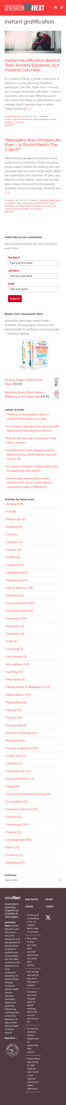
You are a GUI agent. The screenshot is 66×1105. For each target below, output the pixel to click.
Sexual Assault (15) (18, 771)
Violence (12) (15, 855)
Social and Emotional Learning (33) (28, 794)
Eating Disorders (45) (20, 611)
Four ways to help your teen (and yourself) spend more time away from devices (33, 951)
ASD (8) (11, 511)
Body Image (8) (16, 519)
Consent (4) (14, 549)
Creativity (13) (15, 565)
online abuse (20, 206)
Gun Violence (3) (17, 656)
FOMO (46, 203)
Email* (11, 284)
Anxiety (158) (15, 504)
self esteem (47, 206)
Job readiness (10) (18, 664)
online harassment (34, 206)
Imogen (10, 200)
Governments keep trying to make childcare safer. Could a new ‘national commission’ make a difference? (29, 482)
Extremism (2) (15, 626)
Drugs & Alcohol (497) (21, 603)
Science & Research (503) (22, 748)
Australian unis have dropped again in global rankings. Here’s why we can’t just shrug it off (32, 454)
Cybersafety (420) (17, 572)
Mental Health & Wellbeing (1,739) (28, 687)
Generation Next (14, 116)
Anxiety (33, 51)
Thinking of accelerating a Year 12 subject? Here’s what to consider (33, 923)
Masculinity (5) (16, 679)
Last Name (13, 270)
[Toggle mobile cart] (55, 7)
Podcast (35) (14, 717)
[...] (29, 109)
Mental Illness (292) (19, 694)
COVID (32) (13, 557)
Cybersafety (43, 200)
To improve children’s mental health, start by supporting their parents (33, 1040)
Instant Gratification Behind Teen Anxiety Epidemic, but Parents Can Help (33, 34)
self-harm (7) (15, 763)
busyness (28, 119)
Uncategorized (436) (19, 840)
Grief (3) (12, 641)
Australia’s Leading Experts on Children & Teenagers (12, 910)
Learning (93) (15, 672)
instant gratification (41, 119)
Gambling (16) (15, 633)
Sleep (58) (13, 786)
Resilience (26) (16, 740)
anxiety (21, 119)
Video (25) (13, 847)
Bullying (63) (15, 527)
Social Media (24, 209)
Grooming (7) (15, 649)
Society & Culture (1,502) (22, 809)
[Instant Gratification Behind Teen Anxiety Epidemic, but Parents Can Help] (33, 42)
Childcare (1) (14, 542)
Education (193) (16, 618)
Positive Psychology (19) (22, 733)
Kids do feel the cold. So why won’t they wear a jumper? (33, 978)
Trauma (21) (14, 832)
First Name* (14, 257)
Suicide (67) (14, 817)
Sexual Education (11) (20, 778)
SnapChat (14, 209)
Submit (15, 299)
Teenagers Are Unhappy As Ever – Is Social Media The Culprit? (33, 145)
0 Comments (19, 122)
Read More (9, 125)
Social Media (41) (17, 801)
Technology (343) (17, 824)
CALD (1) (12, 534)
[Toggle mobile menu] (62, 7)
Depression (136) (17, 580)
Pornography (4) (16, 725)
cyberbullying (27, 203)
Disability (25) (15, 595)
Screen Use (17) (16, 756)
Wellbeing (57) (16, 862)
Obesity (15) (14, 710)
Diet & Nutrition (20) (20, 588)
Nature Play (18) (16, 702)
